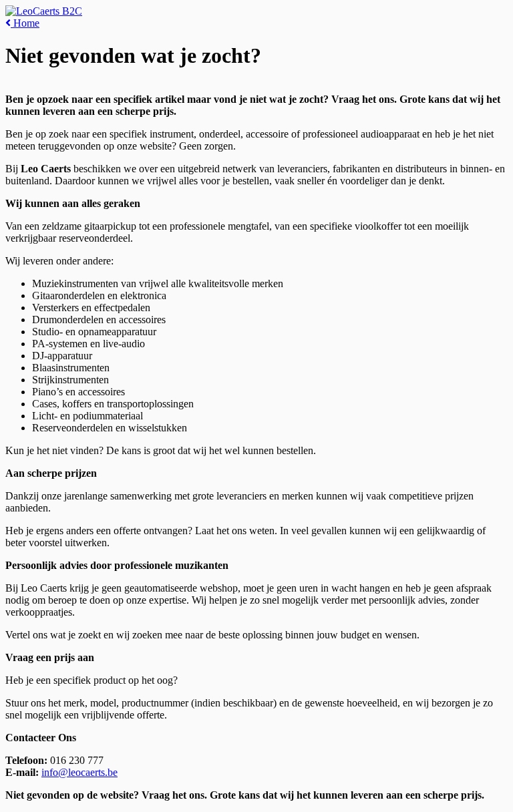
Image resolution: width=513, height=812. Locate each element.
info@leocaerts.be (79, 772)
